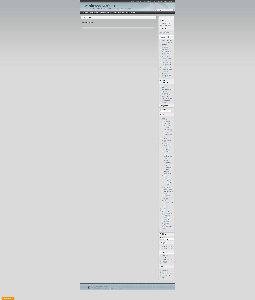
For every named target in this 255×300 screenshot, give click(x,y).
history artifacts (168, 213)
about (132, 1)
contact (165, 1)
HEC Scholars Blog (167, 274)
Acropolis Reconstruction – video (168, 156)
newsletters (167, 219)
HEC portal (165, 272)
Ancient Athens (168, 212)
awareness (143, 1)
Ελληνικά (166, 201)
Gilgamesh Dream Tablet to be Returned (167, 71)
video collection (168, 226)
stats (154, 1)
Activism (166, 160)
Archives (162, 237)
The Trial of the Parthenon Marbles (167, 100)
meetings (166, 144)
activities (149, 1)
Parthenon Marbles (100, 6)
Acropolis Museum (167, 246)
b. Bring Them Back (167, 259)
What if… (166, 199)
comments (159, 1)
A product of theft (166, 68)
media (137, 1)
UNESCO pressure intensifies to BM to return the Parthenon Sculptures (167, 44)
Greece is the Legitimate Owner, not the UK (167, 58)
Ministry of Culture (167, 248)
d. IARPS (164, 263)
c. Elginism (165, 261)
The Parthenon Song (169, 167)
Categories (163, 109)
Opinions (166, 221)
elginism (166, 186)
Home (86, 12)
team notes (167, 147)
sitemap (171, 1)
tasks (165, 145)
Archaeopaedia (166, 270)
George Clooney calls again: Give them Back (166, 64)
